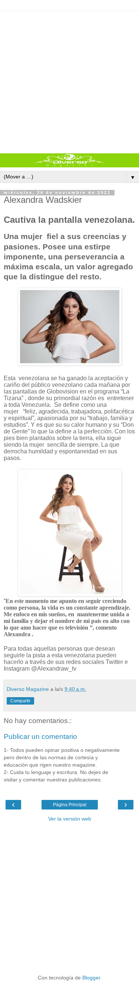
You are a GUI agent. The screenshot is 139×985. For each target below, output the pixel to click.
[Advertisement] (69, 80)
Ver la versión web (69, 819)
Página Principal (69, 804)
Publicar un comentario (40, 736)
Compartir (20, 700)
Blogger (91, 978)
